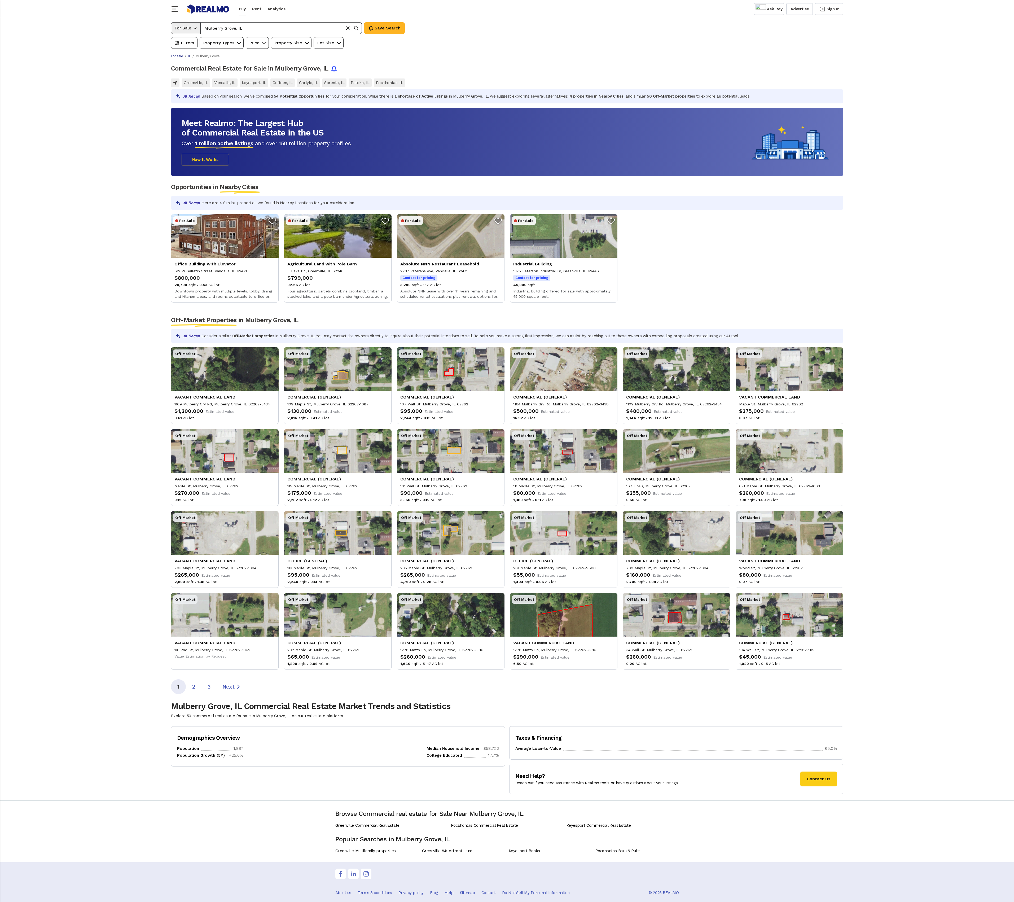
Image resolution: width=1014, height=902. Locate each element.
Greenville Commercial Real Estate (367, 825)
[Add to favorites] (272, 220)
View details (225, 258)
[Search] (356, 28)
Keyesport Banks (524, 850)
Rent (256, 9)
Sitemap (467, 892)
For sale (177, 56)
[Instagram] (366, 874)
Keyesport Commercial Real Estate (599, 825)
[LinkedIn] (353, 874)
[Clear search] (348, 28)
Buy (242, 9)
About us (343, 892)
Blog (434, 892)
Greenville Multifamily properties (365, 850)
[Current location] (175, 82)
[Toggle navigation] (176, 9)
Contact (488, 892)
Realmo (208, 9)
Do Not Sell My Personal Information (536, 892)
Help (449, 892)
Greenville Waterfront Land (447, 850)
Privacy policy (411, 892)
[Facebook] (340, 874)
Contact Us (819, 778)
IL (189, 56)
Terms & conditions (375, 892)
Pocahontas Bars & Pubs (617, 850)
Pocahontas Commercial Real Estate (484, 825)
